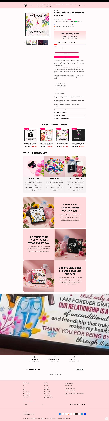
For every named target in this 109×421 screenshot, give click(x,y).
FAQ (24, 387)
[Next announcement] (85, 1)
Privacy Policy (47, 393)
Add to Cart (30, 146)
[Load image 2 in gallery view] (34, 42)
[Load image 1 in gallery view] (28, 42)
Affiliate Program (27, 395)
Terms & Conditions (48, 397)
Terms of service (53, 418)
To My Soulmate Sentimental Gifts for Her (31, 144)
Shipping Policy (47, 391)
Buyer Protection (26, 393)
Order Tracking (26, 391)
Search (24, 385)
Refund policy (40, 418)
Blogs (24, 389)
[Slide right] (50, 42)
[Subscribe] (42, 404)
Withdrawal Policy (48, 395)
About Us (46, 385)
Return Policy (47, 389)
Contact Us (46, 387)
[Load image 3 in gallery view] (40, 42)
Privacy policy (46, 418)
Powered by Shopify (33, 418)
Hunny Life (28, 418)
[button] (43, 4)
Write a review (80, 369)
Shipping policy (59, 418)
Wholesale (25, 397)
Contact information (67, 418)
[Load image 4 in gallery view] (45, 42)
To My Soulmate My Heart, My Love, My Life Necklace (47, 144)
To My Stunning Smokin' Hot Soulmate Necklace (78, 144)
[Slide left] (24, 42)
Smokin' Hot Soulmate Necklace (62, 144)
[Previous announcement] (23, 1)
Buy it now (66, 57)
